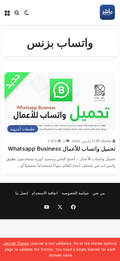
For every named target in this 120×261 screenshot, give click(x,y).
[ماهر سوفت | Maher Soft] (107, 12)
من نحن (99, 193)
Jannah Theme (16, 243)
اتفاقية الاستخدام (45, 193)
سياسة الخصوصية (75, 193)
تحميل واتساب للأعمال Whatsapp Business (62, 148)
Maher (106, 141)
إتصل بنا (21, 193)
